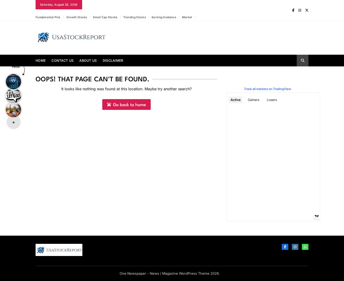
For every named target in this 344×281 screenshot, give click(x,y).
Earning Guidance (164, 17)
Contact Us (62, 60)
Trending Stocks (134, 17)
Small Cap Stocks (105, 17)
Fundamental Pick (48, 17)
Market (187, 17)
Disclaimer (113, 60)
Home (41, 60)
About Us (88, 60)
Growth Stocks (76, 17)
